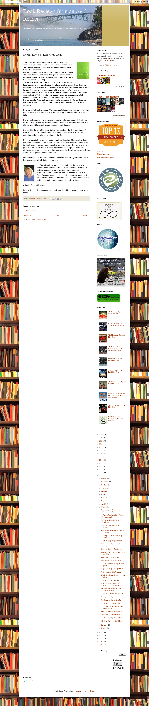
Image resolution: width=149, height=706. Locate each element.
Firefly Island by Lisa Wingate (111, 572)
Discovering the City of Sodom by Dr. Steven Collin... (112, 511)
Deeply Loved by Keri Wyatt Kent (112, 569)
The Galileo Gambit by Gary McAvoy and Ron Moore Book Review (116, 349)
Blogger (92, 691)
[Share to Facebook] (58, 199)
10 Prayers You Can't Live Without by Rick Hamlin (112, 516)
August (103, 491)
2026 (101, 434)
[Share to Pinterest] (60, 199)
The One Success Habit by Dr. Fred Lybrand (112, 564)
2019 (101, 457)
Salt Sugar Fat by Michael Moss (111, 621)
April (103, 504)
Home (57, 215)
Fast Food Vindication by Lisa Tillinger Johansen (111, 589)
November (104, 482)
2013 (101, 476)
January (104, 628)
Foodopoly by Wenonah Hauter (111, 560)
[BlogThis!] (53, 199)
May (103, 501)
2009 (101, 641)
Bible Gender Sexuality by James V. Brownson (112, 531)
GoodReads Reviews (108, 96)
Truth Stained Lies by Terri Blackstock (110, 521)
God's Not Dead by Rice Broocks (111, 549)
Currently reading (107, 75)
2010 (101, 638)
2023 (101, 444)
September (105, 488)
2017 (101, 463)
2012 (101, 632)
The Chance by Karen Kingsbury (111, 600)
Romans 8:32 (107, 60)
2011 (101, 635)
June (103, 498)
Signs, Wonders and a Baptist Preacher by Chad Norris (110, 584)
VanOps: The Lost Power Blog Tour (116, 406)
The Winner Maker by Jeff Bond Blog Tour (117, 383)
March (103, 507)
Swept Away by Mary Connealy (111, 541)
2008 (101, 645)
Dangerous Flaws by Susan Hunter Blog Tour (116, 324)
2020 (101, 453)
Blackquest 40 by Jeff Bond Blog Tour (115, 359)
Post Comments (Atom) (40, 219)
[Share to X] (56, 199)
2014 (101, 473)
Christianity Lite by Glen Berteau (112, 593)
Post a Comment (31, 211)
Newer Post (27, 215)
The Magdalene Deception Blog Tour (116, 336)
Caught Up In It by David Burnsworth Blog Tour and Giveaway (116, 395)
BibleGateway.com (111, 65)
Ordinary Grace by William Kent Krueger (111, 545)
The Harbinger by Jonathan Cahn (114, 313)
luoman (78, 691)
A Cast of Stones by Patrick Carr (111, 611)
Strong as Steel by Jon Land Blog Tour (115, 371)
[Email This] (51, 199)
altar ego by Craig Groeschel (110, 597)
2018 (101, 460)
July (102, 494)
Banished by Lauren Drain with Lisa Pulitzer (113, 576)
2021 (101, 450)
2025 (101, 438)
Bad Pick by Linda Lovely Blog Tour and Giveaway (115, 419)
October (104, 485)
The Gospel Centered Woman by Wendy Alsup (111, 536)
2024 (101, 441)
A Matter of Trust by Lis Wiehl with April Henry (113, 553)
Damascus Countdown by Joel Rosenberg (110, 526)
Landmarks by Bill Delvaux (110, 580)
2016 (101, 466)
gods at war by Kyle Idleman (110, 614)
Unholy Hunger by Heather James (112, 618)
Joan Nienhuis (104, 154)
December (104, 478)
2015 (101, 469)
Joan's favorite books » (119, 87)
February (104, 625)
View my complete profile (105, 157)
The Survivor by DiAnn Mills (110, 603)
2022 (101, 447)
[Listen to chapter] (113, 60)
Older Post (85, 215)
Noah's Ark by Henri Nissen (110, 557)
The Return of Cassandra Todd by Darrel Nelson (112, 607)
